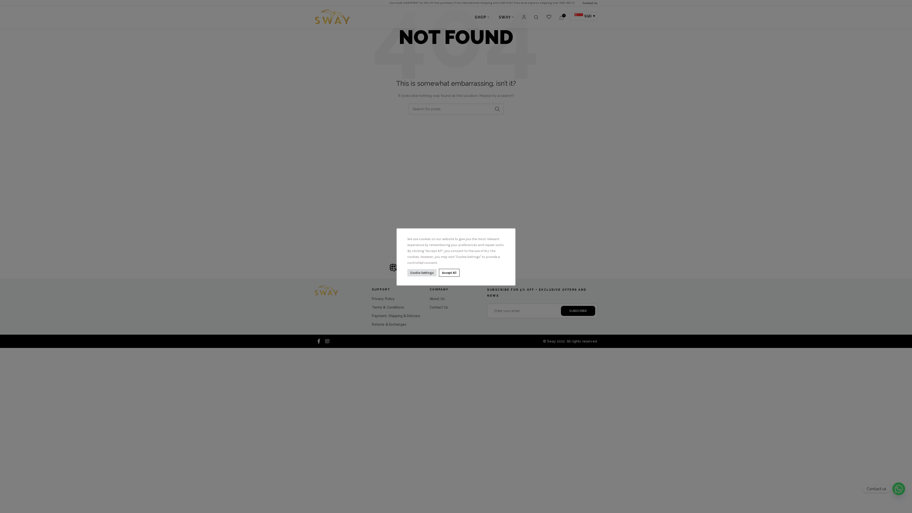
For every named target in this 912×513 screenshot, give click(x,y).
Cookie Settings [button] (422, 273)
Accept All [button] (449, 273)
